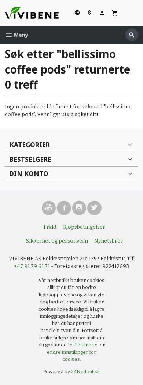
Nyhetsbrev (108, 241)
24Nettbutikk (85, 371)
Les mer (85, 344)
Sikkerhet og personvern (57, 241)
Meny (20, 34)
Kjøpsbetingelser (84, 227)
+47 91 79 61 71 (32, 266)
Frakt (50, 227)
